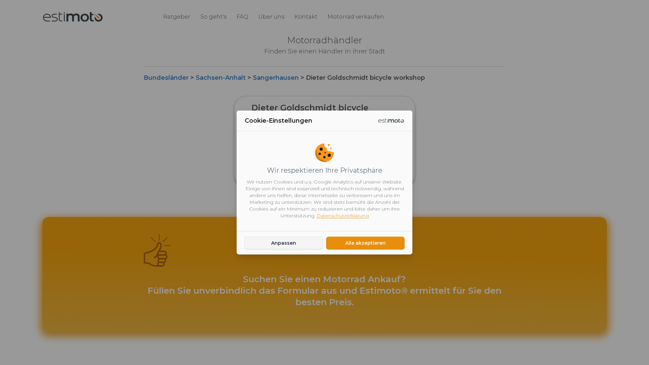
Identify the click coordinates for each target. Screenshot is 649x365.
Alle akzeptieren (365, 243)
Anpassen (283, 243)
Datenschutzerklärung (343, 216)
